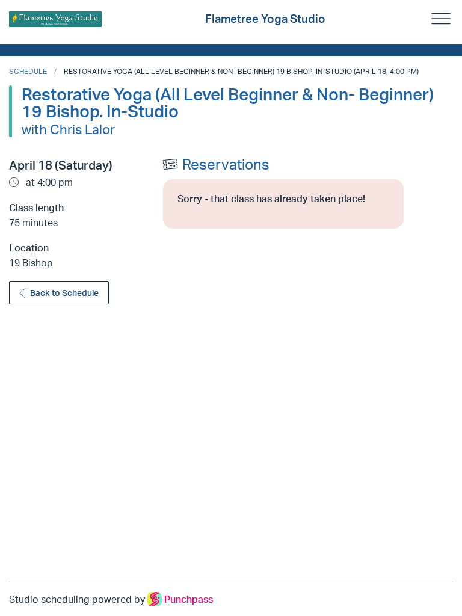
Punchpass (188, 599)
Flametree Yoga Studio (265, 18)
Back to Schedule (64, 293)
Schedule (28, 71)
